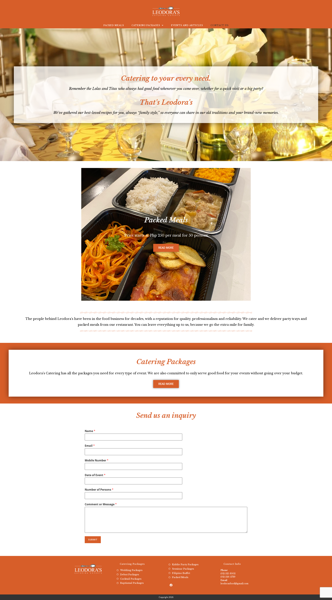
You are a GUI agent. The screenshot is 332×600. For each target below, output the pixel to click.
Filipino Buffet (181, 573)
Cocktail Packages (130, 578)
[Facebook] (171, 585)
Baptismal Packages (132, 583)
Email (90, 446)
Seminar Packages (183, 568)
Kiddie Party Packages (185, 564)
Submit (92, 539)
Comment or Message (101, 504)
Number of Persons (99, 489)
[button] (166, 248)
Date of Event (95, 475)
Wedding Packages (131, 570)
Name (90, 431)
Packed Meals (180, 577)
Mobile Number (96, 460)
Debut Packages (129, 574)
